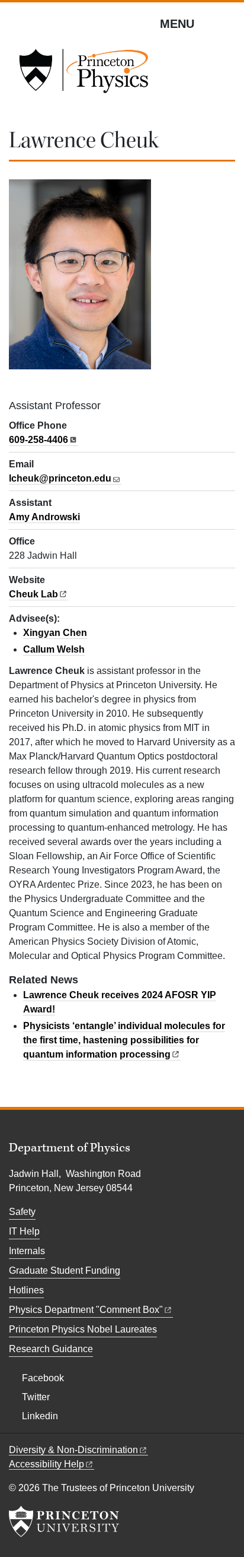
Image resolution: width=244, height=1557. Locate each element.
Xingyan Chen (55, 633)
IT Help (24, 1231)
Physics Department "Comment (86, 1310)
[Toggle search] (227, 23)
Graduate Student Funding (64, 1270)
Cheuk (33, 594)
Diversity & (73, 1450)
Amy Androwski (44, 517)
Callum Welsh (54, 649)
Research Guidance (51, 1349)
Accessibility (46, 1464)
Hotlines (26, 1290)
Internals (27, 1251)
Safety (22, 1212)
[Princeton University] (64, 1521)
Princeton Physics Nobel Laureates (83, 1329)
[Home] (83, 74)
